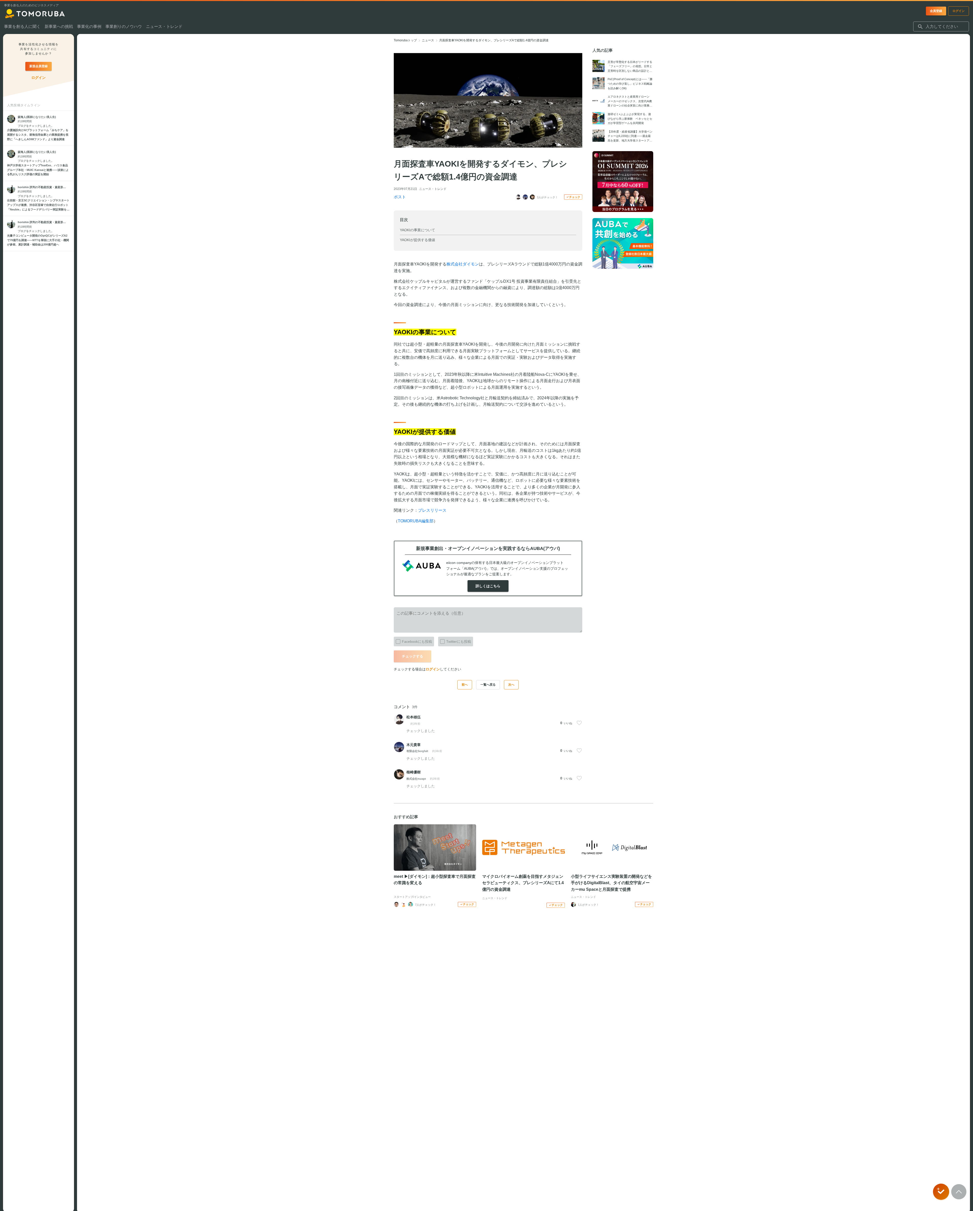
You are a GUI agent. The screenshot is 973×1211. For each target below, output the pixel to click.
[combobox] (941, 27)
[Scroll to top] (958, 1191)
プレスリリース (432, 510)
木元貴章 (413, 745)
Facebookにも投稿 (417, 641)
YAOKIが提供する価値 (417, 240)
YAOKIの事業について (417, 230)
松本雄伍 (413, 717)
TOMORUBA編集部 (416, 521)
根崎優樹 (413, 772)
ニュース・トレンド (432, 189)
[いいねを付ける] (579, 723)
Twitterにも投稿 (458, 641)
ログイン (433, 669)
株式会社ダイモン (462, 264)
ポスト (400, 197)
